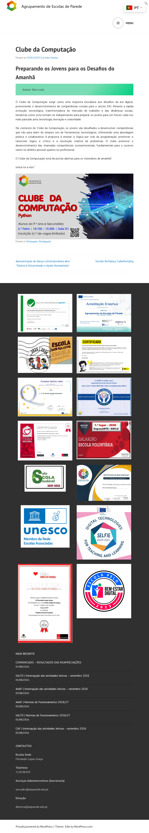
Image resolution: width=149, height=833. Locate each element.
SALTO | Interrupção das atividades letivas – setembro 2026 (52, 675)
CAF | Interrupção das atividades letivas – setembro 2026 (51, 728)
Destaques (32, 241)
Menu (129, 23)
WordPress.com (83, 826)
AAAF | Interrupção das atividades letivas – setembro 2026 (52, 689)
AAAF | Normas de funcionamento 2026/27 (42, 702)
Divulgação (45, 241)
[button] (146, 3)
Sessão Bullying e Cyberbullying (114, 261)
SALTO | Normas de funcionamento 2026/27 (43, 715)
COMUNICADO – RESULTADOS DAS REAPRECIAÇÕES (48, 662)
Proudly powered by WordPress (34, 826)
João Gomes (51, 57)
